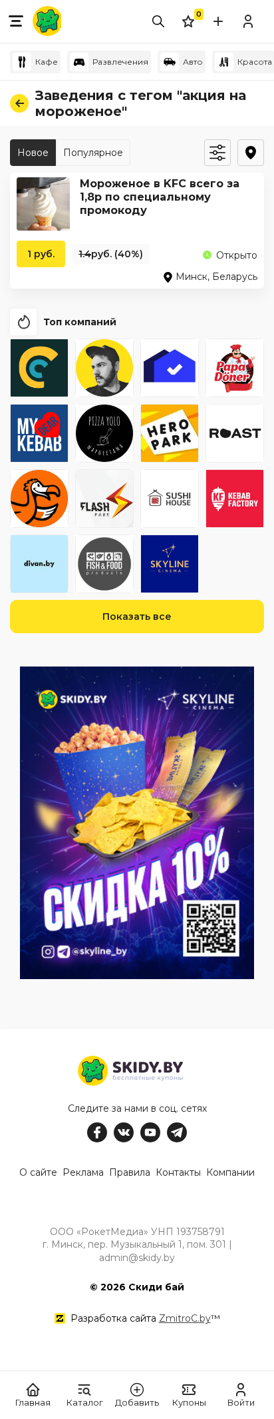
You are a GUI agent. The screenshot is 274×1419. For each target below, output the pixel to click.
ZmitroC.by (185, 1318)
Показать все (137, 617)
